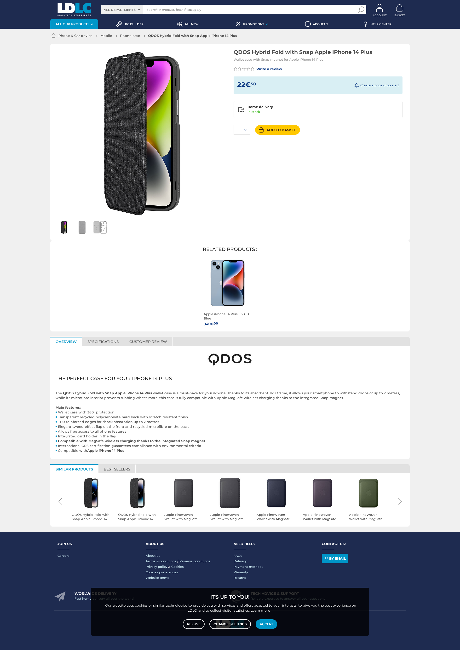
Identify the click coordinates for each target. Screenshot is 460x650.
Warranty (241, 572)
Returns (240, 578)
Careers (63, 555)
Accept (266, 624)
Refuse (194, 624)
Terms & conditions (161, 561)
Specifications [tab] (103, 341)
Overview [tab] (66, 341)
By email (337, 558)
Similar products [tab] (74, 469)
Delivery (240, 561)
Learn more (260, 610)
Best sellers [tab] (117, 469)
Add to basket (281, 130)
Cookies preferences (162, 572)
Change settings (230, 624)
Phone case (130, 36)
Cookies (177, 567)
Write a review (268, 69)
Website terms (157, 578)
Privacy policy (156, 567)
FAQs (238, 555)
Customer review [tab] (148, 341)
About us (153, 555)
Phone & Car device (75, 36)
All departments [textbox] (120, 10)
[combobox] (122, 9)
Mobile (106, 36)
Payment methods (248, 567)
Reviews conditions (194, 561)
